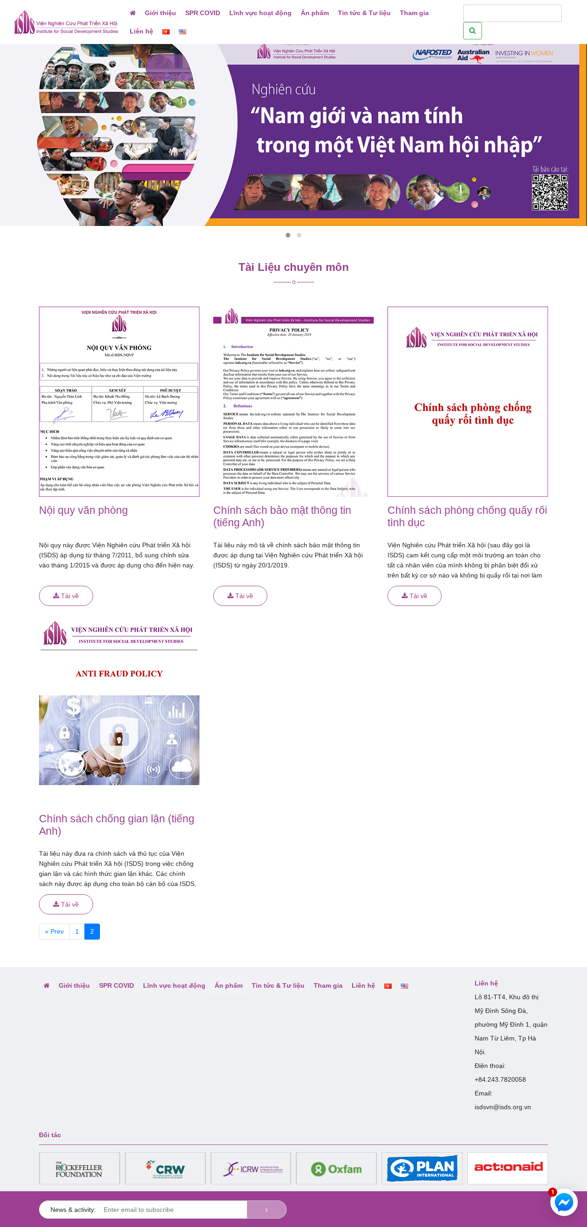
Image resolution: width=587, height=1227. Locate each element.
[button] (288, 235)
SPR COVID (202, 13)
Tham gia (414, 13)
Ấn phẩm (315, 13)
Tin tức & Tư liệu (364, 13)
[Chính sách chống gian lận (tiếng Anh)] (119, 709)
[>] (267, 1209)
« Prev (54, 931)
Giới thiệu (160, 13)
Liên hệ (141, 31)
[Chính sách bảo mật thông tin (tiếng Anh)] (293, 401)
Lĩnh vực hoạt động (260, 13)
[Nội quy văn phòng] (119, 401)
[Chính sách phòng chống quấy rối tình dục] (468, 401)
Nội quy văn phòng (83, 510)
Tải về (69, 596)
